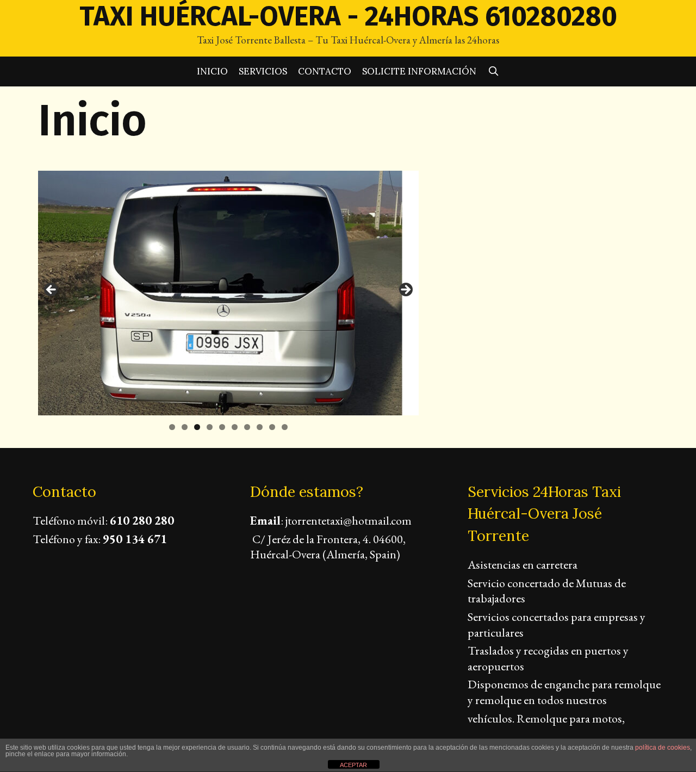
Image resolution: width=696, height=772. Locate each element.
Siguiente (405, 290)
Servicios (263, 71)
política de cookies (662, 747)
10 (285, 427)
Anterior (52, 290)
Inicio (212, 71)
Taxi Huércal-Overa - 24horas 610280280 (348, 16)
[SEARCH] (493, 71)
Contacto (324, 71)
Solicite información (419, 71)
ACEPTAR (353, 765)
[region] (228, 293)
